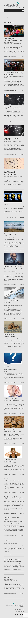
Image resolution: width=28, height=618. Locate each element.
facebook (15, 614)
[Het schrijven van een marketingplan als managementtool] (14, 168)
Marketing (12, 43)
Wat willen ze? (8, 366)
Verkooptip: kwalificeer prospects (11, 139)
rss (20, 614)
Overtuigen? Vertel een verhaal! (11, 518)
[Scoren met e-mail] (14, 231)
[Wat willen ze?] (13, 364)
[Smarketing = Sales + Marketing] (14, 298)
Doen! (6, 204)
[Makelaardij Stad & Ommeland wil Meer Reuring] (14, 36)
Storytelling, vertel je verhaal (13, 497)
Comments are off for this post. (10, 56)
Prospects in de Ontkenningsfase (9, 335)
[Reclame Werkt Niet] (13, 457)
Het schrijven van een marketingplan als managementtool (11, 172)
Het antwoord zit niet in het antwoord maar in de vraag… (14, 267)
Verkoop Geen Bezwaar (11, 107)
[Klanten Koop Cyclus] (14, 427)
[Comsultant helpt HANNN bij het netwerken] (14, 70)
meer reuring (16, 43)
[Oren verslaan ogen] (13, 396)
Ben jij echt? (8, 577)
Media (20, 76)
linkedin (23, 614)
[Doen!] (13, 202)
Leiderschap (21, 206)
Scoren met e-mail (10, 234)
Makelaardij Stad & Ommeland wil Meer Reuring (13, 39)
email (18, 614)
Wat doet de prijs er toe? (12, 559)
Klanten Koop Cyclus (11, 430)
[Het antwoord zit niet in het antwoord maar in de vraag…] (14, 264)
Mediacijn (7, 540)
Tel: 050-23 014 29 (20, 7)
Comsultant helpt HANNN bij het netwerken (13, 74)
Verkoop (20, 43)
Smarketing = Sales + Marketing (11, 301)
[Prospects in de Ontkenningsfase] (13, 332)
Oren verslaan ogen (10, 398)
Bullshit (6, 479)
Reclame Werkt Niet (10, 459)
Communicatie (6, 43)
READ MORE (22, 56)
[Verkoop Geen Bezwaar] (14, 104)
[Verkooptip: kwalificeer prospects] (14, 135)
